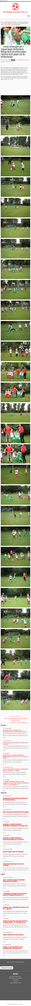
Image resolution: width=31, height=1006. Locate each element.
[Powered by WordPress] (23, 1004)
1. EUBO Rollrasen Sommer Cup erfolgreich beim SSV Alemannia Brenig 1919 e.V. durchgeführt (15, 783)
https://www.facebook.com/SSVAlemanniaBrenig (15, 962)
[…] (4, 737)
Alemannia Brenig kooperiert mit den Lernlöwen (13, 864)
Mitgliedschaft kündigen (6, 968)
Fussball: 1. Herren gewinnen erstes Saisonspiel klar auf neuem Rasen (13, 947)
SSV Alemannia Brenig (14, 1004)
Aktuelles (14, 22)
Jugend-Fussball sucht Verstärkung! (13, 851)
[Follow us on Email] (1, 16)
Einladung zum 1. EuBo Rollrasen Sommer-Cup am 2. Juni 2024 (15, 908)
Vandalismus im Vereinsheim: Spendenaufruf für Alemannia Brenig (15, 730)
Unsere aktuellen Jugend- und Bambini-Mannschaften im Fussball (16, 769)
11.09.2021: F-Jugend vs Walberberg (19, 722)
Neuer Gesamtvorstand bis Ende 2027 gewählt (15, 743)
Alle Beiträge (8, 22)
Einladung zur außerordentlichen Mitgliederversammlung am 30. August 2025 (15, 756)
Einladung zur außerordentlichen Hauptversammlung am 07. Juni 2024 (13, 838)
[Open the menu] (28, 16)
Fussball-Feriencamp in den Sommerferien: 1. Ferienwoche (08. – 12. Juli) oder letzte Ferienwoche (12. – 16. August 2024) (15, 921)
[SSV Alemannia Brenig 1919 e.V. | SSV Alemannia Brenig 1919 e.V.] (15, 6)
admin (27, 59)
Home (2, 22)
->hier (20, 74)
